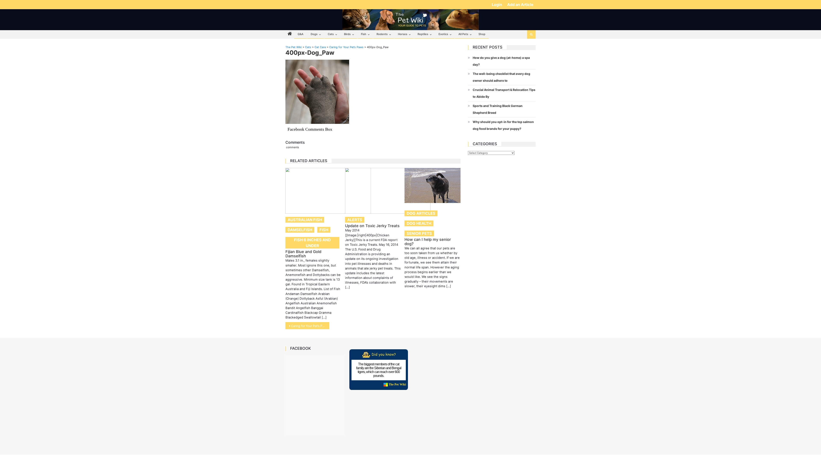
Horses (402, 34)
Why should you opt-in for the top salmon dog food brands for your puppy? (503, 125)
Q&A (300, 34)
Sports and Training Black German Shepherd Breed (498, 109)
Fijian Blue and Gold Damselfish (303, 253)
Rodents (382, 34)
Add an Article (520, 4)
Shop (481, 34)
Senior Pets (419, 233)
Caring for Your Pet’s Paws (309, 326)
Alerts (354, 220)
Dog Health (419, 223)
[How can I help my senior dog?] (433, 185)
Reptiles (423, 34)
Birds (347, 34)
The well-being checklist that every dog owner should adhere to (501, 77)
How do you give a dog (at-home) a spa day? (501, 61)
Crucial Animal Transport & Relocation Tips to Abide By (504, 93)
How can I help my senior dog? (428, 241)
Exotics (443, 34)
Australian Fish (305, 220)
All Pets (463, 34)
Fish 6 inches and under (312, 243)
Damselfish (300, 230)
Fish (363, 34)
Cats (331, 34)
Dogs (314, 34)
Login (497, 4)
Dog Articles (421, 213)
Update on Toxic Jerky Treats (372, 226)
